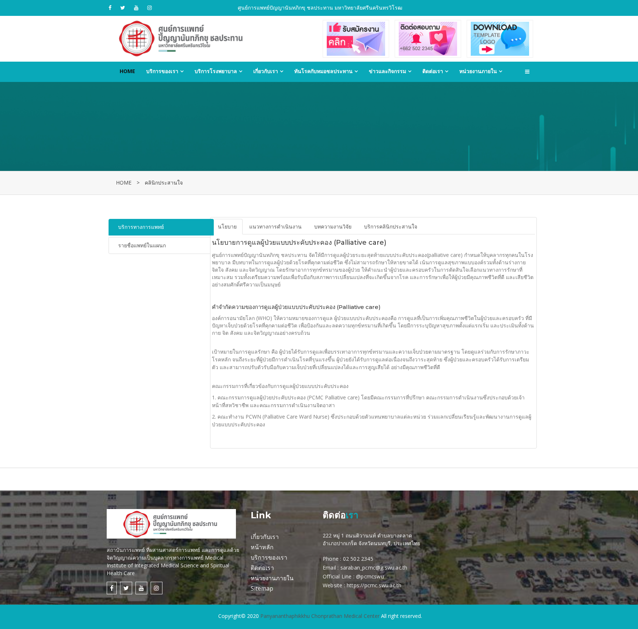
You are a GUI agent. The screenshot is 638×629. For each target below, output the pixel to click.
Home (127, 71)
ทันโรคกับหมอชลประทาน (323, 71)
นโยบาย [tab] (227, 226)
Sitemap (262, 588)
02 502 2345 (358, 558)
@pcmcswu (370, 576)
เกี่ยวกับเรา (265, 71)
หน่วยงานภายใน (478, 71)
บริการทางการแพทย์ (141, 226)
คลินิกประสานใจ (164, 182)
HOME (123, 182)
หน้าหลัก (262, 547)
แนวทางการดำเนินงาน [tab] (275, 226)
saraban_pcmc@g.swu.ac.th (374, 567)
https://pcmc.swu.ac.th (374, 585)
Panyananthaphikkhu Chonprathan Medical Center (320, 615)
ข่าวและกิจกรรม (387, 71)
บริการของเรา (162, 71)
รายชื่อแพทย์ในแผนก (142, 245)
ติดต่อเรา (432, 71)
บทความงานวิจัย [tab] (332, 226)
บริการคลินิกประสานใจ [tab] (390, 226)
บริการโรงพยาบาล (216, 71)
